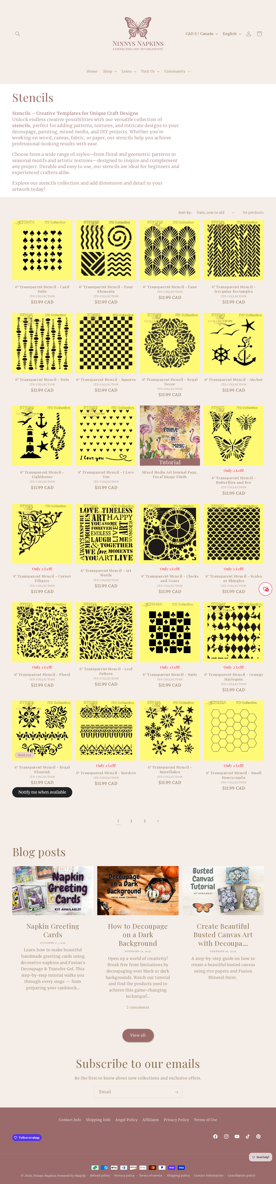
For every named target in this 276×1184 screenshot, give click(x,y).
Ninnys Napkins (45, 1175)
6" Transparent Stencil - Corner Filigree (42, 578)
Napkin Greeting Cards (52, 930)
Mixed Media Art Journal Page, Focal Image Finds (170, 474)
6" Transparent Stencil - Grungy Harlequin (233, 676)
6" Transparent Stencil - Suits (170, 674)
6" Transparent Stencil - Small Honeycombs (234, 775)
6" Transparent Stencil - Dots (42, 379)
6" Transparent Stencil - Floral (42, 674)
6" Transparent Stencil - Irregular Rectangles (234, 289)
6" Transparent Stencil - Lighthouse (42, 474)
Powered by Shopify (71, 1175)
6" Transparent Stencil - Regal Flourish (42, 769)
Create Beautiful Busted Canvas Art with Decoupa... (223, 934)
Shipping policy (178, 1175)
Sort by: (185, 212)
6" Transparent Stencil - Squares (106, 379)
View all (138, 1035)
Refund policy (100, 1175)
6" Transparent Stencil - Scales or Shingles (234, 578)
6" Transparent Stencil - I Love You (106, 474)
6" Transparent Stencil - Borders (106, 772)
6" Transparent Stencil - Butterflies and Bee (234, 480)
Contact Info (70, 1120)
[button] (17, 33)
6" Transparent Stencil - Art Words (106, 572)
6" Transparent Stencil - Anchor (234, 379)
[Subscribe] (176, 1092)
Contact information (208, 1175)
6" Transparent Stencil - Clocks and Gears (170, 578)
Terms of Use (205, 1120)
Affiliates (151, 1120)
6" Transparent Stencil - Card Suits (42, 289)
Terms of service (151, 1175)
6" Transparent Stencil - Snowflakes (170, 769)
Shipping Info (98, 1120)
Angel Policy (126, 1120)
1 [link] (118, 821)
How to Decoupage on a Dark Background (138, 934)
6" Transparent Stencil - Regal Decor (170, 381)
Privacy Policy (176, 1120)
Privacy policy (124, 1175)
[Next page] (157, 821)
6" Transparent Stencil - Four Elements (106, 289)
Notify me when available (42, 792)
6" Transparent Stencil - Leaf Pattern (106, 671)
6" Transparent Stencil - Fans (170, 286)
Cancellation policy (241, 1175)
